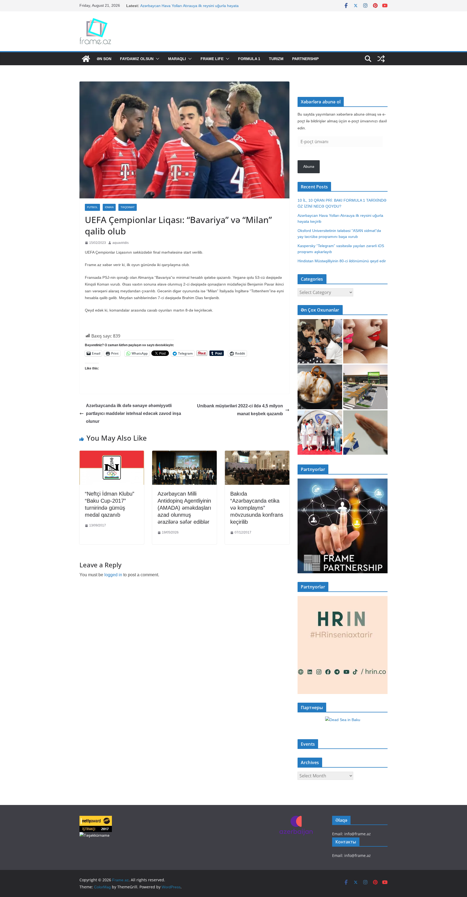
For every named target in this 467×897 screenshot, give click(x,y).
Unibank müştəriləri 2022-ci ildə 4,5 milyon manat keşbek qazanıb (240, 410)
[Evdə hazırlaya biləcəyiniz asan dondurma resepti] (320, 387)
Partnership (305, 59)
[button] (156, 59)
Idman (109, 207)
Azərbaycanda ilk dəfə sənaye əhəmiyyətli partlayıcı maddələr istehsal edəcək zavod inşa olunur (133, 413)
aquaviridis (120, 243)
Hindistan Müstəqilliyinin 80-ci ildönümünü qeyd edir (342, 261)
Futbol (92, 207)
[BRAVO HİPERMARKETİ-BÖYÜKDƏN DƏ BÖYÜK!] (365, 387)
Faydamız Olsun (137, 59)
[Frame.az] (85, 58)
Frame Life (212, 59)
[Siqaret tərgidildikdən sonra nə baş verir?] (365, 432)
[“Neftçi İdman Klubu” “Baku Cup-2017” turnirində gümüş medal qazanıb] (111, 454)
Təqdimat (128, 207)
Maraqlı (177, 59)
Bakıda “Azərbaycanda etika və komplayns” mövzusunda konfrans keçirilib (256, 508)
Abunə (308, 166)
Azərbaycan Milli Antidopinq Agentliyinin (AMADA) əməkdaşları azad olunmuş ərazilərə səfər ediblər (184, 508)
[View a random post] (381, 58)
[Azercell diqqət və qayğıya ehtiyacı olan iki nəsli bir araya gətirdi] (320, 341)
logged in (113, 574)
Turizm (276, 59)
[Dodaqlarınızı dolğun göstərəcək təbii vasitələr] (365, 341)
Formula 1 (249, 59)
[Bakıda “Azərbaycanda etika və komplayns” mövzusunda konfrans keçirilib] (257, 454)
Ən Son (104, 59)
